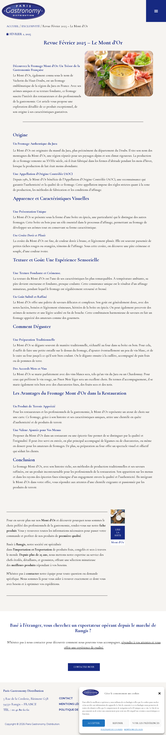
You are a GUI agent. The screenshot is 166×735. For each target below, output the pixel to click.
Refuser (118, 723)
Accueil (12, 26)
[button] (159, 693)
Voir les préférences (145, 723)
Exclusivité (31, 26)
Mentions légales (133, 729)
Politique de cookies (112, 729)
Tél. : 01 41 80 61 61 (16, 710)
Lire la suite (118, 532)
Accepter (94, 723)
